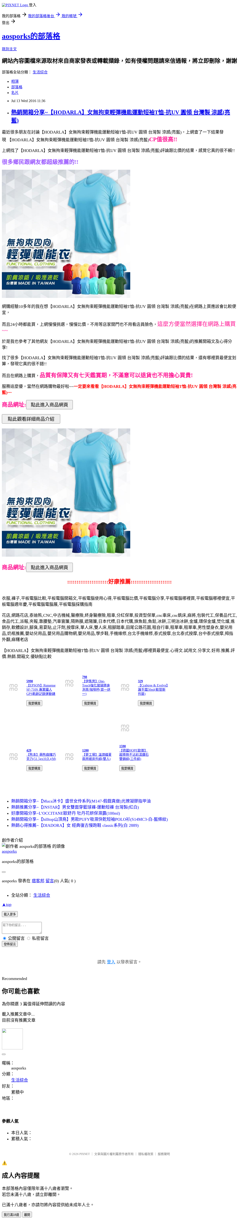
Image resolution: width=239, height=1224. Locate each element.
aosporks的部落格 (31, 36)
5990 (29, 681)
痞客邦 (38, 881)
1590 (122, 746)
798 (84, 677)
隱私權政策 (145, 1154)
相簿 (15, 81)
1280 (85, 750)
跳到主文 (9, 49)
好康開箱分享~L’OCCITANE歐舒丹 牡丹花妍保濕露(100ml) (65, 813)
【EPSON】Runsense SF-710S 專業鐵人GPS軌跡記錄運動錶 (41, 690)
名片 (15, 93)
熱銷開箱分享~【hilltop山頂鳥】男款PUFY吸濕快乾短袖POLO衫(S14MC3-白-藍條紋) (89, 819)
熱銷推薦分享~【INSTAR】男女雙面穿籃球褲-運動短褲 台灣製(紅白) (75, 807)
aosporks (9, 851)
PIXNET (84, 1154)
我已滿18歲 (11, 1215)
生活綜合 (40, 72)
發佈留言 (10, 944)
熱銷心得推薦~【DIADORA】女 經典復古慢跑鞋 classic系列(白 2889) (75, 825)
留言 (50, 881)
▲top (6, 904)
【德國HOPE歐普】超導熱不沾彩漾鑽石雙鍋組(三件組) (134, 755)
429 (28, 750)
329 (140, 681)
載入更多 (10, 914)
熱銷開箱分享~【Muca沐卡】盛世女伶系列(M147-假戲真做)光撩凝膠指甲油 (81, 801)
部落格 (16, 87)
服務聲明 (164, 1154)
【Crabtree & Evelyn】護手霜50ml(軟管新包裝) (153, 690)
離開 (27, 1215)
